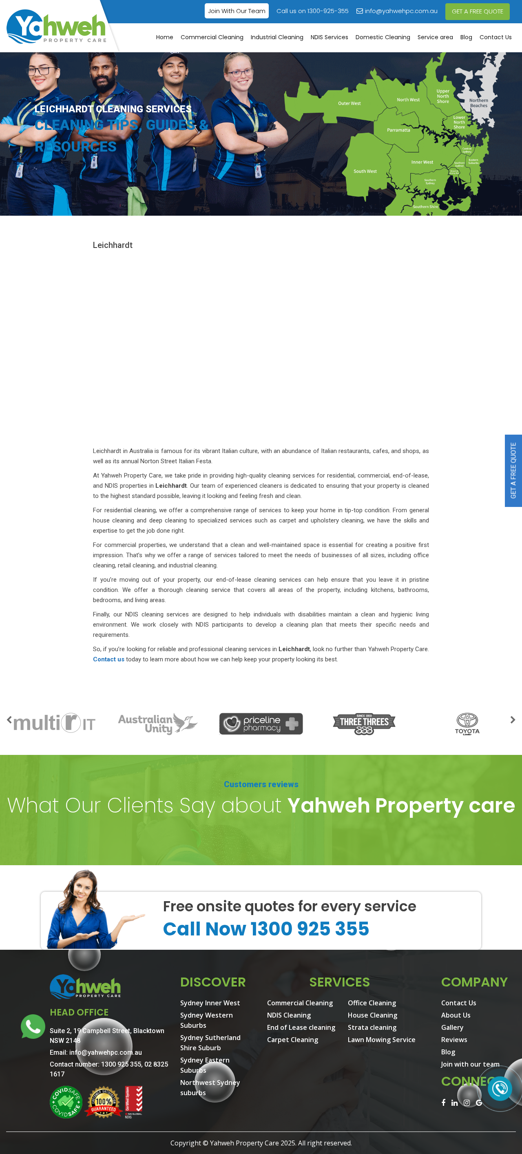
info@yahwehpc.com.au (401, 11)
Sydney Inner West (210, 1002)
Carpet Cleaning (292, 1039)
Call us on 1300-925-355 (312, 11)
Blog (466, 37)
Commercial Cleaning (212, 37)
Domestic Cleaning (383, 37)
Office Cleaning (372, 1002)
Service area (435, 37)
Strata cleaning (372, 1027)
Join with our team (470, 1064)
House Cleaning (372, 1015)
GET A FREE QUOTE (477, 11)
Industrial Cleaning (277, 37)
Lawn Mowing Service (382, 1039)
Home (164, 37)
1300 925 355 (121, 1064)
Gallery (452, 1027)
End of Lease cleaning (301, 1027)
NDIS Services (329, 37)
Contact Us (496, 37)
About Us (456, 1015)
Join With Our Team (236, 11)
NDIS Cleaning (289, 1015)
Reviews (454, 1039)
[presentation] (9, 721)
